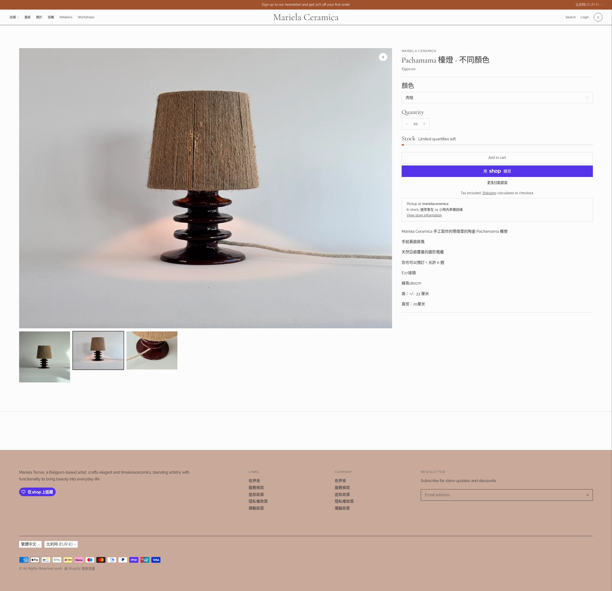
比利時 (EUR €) (587, 4)
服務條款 (256, 487)
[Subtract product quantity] (407, 123)
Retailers (66, 17)
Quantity (413, 112)
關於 (39, 17)
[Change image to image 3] (151, 350)
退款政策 (256, 494)
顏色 (408, 85)
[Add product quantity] (424, 123)
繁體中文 (28, 544)
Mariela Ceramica (419, 51)
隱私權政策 (258, 501)
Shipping (489, 193)
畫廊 (27, 17)
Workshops (86, 17)
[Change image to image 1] (44, 357)
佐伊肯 (254, 480)
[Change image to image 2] (98, 350)
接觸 (51, 17)
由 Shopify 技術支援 (79, 568)
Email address (437, 490)
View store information (424, 215)
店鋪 (13, 17)
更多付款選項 (497, 182)
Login (585, 17)
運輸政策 (256, 508)
